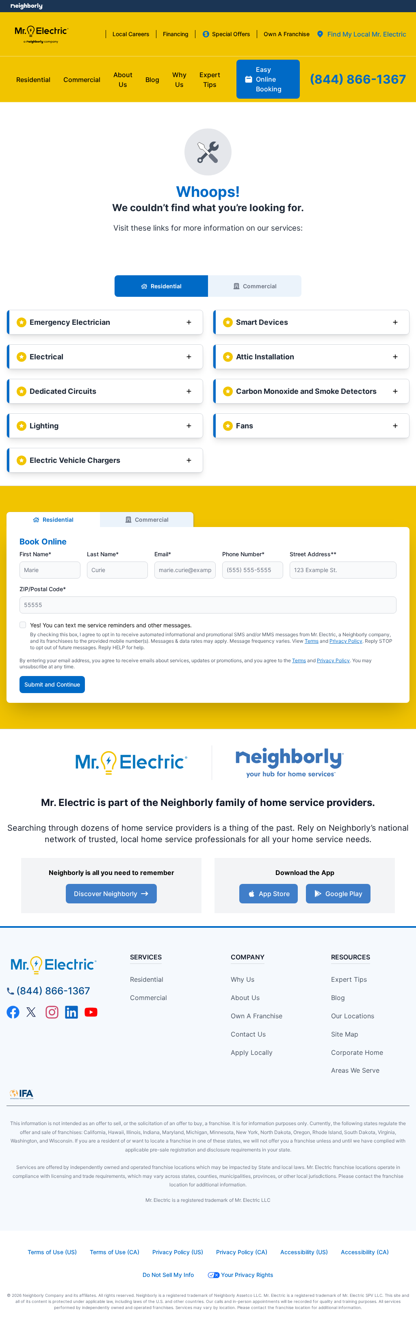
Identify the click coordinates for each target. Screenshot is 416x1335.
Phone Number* (243, 554)
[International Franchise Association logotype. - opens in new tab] (21, 1094)
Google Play (343, 894)
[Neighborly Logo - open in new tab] (26, 6)
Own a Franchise (256, 1016)
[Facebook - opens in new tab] (13, 1012)
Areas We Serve (355, 1070)
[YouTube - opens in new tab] (91, 1012)
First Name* (35, 554)
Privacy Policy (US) (177, 1252)
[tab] (361, 34)
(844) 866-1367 (53, 991)
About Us (245, 998)
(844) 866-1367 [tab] (358, 79)
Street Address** (313, 554)
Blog (338, 998)
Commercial (260, 286)
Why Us (242, 979)
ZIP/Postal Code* (43, 588)
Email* (162, 554)
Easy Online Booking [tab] (269, 79)
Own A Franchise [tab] (287, 33)
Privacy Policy (345, 641)
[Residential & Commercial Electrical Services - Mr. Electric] (41, 34)
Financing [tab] (175, 33)
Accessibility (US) (304, 1252)
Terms (311, 641)
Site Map (344, 1034)
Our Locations (352, 1016)
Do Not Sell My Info (168, 1274)
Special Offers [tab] (231, 33)
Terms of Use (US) (52, 1252)
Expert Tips (349, 979)
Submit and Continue (52, 684)
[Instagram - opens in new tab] (52, 1012)
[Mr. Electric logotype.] (131, 763)
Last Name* (103, 554)
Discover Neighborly (105, 894)
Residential (166, 286)
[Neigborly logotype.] (289, 762)
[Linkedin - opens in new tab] (71, 1012)
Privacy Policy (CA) (241, 1252)
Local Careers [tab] (131, 33)
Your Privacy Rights (247, 1274)
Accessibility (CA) (365, 1252)
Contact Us (248, 1034)
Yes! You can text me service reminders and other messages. (111, 625)
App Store (274, 894)
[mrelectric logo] (57, 965)
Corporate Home (357, 1052)
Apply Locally (252, 1052)
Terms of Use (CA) (114, 1252)
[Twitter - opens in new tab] (32, 1012)
